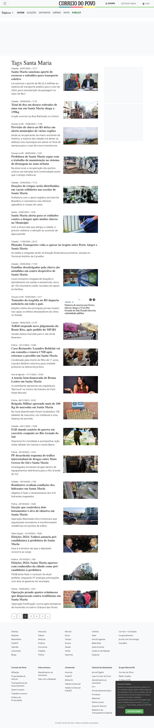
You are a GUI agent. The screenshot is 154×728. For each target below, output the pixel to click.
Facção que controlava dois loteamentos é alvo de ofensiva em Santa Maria (33, 511)
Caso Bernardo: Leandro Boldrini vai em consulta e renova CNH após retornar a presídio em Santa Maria (35, 352)
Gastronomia (98, 647)
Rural (67, 635)
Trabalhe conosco (19, 693)
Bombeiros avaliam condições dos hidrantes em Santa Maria (33, 487)
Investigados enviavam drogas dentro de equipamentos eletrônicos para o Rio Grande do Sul (36, 470)
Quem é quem (17, 689)
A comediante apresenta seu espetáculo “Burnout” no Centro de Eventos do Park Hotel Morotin (33, 389)
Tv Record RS (125, 680)
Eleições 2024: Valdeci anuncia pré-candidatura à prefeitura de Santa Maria (34, 540)
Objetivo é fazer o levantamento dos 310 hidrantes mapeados (33, 494)
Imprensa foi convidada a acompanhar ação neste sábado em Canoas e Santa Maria (35, 442)
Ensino (68, 643)
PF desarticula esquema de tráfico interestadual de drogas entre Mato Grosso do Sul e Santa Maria (34, 459)
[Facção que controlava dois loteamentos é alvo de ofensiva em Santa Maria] (80, 516)
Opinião (15, 647)
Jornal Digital (98, 672)
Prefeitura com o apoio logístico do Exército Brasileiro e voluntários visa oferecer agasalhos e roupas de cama (35, 201)
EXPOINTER (44, 12)
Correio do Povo (126, 672)
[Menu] (4, 3)
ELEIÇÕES (31, 12)
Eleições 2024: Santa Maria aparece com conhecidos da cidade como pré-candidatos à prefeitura (34, 566)
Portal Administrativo (101, 690)
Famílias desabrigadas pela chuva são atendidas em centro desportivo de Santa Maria (35, 271)
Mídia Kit (69, 680)
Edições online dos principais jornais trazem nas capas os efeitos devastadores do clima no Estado (35, 312)
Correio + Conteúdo (128, 631)
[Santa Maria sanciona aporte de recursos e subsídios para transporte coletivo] (80, 82)
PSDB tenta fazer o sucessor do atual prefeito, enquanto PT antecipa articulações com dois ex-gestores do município (35, 578)
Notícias (41, 639)
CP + (94, 686)
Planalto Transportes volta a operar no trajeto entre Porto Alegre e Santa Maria (54, 247)
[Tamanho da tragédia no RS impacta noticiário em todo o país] (80, 307)
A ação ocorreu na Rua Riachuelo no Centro (35, 116)
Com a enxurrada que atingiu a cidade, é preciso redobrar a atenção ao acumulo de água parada (34, 230)
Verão (67, 651)
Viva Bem (123, 643)
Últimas (14, 631)
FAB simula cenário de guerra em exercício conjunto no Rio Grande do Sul (35, 433)
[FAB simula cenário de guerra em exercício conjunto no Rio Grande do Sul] (80, 436)
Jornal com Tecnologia (129, 639)
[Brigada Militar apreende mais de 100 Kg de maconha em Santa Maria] (80, 410)
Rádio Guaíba (125, 676)
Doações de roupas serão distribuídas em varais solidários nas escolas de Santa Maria (35, 189)
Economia (42, 647)
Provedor (96, 694)
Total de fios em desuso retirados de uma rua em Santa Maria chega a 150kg (34, 108)
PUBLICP (76, 12)
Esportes (69, 654)
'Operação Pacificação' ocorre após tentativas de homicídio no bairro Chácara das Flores (36, 605)
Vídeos (41, 635)
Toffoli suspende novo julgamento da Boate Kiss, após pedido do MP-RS (34, 328)
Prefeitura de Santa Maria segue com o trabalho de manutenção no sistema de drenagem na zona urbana (35, 160)
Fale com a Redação (47, 679)
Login (147, 3)
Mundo (68, 631)
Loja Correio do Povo (101, 676)
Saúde (68, 647)
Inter (94, 635)
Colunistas (16, 651)
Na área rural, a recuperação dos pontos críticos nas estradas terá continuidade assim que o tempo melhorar (35, 171)
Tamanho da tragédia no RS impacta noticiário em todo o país (35, 302)
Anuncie (68, 672)
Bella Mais (96, 643)
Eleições (15, 635)
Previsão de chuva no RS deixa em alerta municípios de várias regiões (33, 129)
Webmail (96, 698)
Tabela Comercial (72, 684)
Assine (111, 3)
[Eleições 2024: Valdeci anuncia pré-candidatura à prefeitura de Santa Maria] (80, 544)
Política (41, 643)
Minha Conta (98, 702)
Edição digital (130, 3)
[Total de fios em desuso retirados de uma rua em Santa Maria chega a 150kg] (80, 110)
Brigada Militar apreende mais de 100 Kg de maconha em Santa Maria (36, 405)
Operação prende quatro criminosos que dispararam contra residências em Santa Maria (36, 596)
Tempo (68, 639)
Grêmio (95, 631)
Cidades (41, 651)
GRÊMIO (57, 12)
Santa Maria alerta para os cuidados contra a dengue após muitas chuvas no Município (35, 219)
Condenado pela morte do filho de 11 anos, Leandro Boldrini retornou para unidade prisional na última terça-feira (35, 363)
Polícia (41, 654)
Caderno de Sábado (101, 651)
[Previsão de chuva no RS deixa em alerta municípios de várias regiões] (80, 136)
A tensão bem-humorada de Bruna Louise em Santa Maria (33, 379)
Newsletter (16, 639)
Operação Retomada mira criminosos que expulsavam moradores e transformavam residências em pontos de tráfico (34, 522)
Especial (95, 654)
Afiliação (15, 672)
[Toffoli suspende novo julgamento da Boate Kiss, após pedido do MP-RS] (80, 331)
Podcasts (42, 631)
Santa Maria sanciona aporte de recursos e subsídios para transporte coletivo (34, 75)
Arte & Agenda (98, 639)
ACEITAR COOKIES (134, 711)
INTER (67, 12)
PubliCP (14, 643)
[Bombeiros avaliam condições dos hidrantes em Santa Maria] (80, 490)
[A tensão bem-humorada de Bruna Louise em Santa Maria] (80, 384)
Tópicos (6, 12)
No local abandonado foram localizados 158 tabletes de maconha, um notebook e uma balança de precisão (35, 415)
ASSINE (20, 12)
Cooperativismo (126, 635)
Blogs (13, 654)
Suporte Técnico (99, 706)
